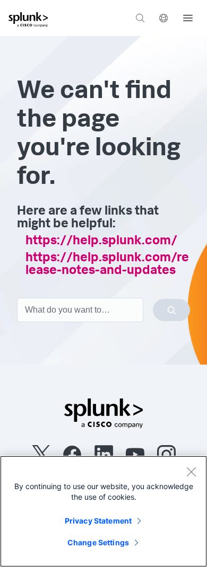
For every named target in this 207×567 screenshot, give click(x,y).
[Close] (191, 471)
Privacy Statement (98, 520)
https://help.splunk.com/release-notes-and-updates (107, 265)
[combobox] (103, 310)
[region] (103, 511)
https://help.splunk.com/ (101, 241)
